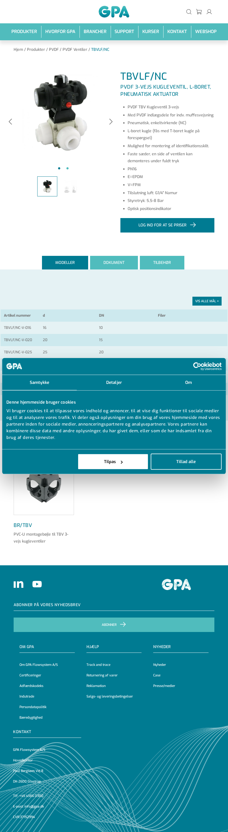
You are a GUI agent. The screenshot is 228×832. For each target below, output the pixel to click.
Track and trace (98, 665)
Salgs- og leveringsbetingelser (109, 696)
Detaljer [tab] (114, 382)
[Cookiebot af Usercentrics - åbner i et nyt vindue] (197, 366)
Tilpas (110, 461)
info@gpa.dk (34, 806)
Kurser (150, 31)
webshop (206, 31)
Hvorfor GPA (60, 31)
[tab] (65, 262)
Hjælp (92, 646)
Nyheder (162, 646)
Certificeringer (30, 675)
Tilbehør (162, 262)
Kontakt (177, 31)
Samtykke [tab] (39, 382)
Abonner (109, 625)
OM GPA (26, 646)
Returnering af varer (102, 675)
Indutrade (26, 696)
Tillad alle (186, 461)
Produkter (24, 31)
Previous (10, 122)
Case (156, 675)
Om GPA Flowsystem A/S (38, 665)
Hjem (18, 49)
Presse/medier (164, 686)
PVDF (54, 49)
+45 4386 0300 (31, 796)
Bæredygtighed (31, 717)
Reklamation (96, 686)
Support (124, 31)
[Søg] (189, 11)
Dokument (114, 262)
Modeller (65, 262)
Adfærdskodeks (31, 686)
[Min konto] (209, 11)
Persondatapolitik (32, 707)
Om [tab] (188, 382)
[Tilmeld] (199, 11)
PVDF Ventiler (75, 49)
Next (111, 122)
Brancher (95, 31)
